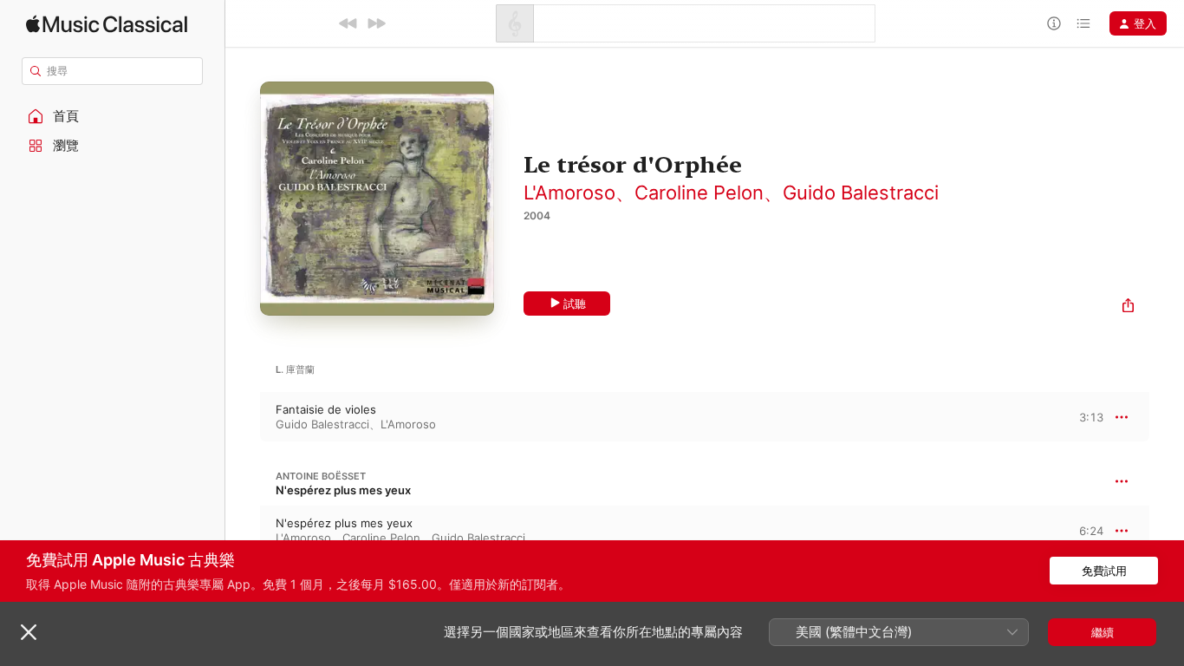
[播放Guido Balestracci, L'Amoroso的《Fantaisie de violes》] (243, 417)
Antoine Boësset (321, 476)
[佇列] (1083, 23)
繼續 (1102, 632)
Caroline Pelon (699, 192)
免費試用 (1104, 571)
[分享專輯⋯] (1128, 307)
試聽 (574, 303)
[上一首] (348, 23)
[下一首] (376, 23)
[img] (106, 24)
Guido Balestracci (861, 192)
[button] (113, 116)
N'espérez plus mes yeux (343, 490)
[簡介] (1054, 23)
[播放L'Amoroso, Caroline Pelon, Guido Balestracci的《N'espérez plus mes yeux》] (243, 531)
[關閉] (28, 632)
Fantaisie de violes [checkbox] (326, 409)
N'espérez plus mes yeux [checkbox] (344, 523)
